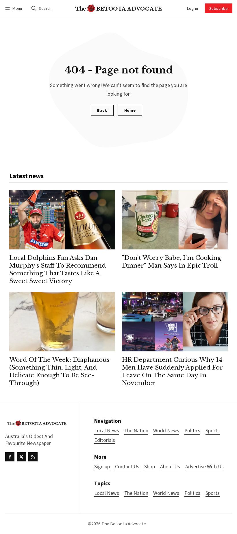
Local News (106, 493)
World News (166, 493)
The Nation (136, 493)
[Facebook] (9, 456)
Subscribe (218, 8)
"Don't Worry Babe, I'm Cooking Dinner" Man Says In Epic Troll (171, 261)
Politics (192, 493)
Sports (212, 493)
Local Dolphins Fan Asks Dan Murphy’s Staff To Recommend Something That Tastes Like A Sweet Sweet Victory (57, 269)
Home (130, 110)
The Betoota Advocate (123, 524)
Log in (192, 8)
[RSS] (33, 456)
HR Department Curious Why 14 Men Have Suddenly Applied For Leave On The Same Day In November (172, 371)
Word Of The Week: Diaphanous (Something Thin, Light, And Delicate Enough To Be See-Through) (59, 371)
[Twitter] (21, 456)
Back (102, 110)
